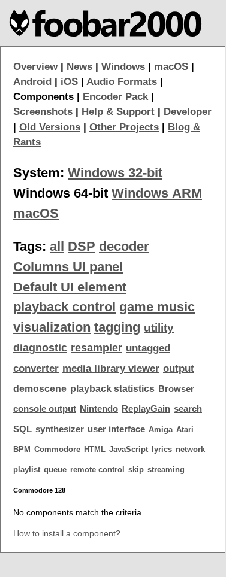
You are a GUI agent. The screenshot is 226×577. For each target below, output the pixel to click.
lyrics (162, 449)
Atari (185, 429)
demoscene (40, 389)
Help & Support (118, 111)
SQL (22, 429)
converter (36, 368)
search (188, 409)
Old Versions (49, 127)
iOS (69, 81)
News (79, 66)
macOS (171, 66)
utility (159, 327)
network (190, 449)
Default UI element (69, 287)
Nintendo (99, 409)
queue (55, 469)
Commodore (57, 449)
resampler (96, 348)
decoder (124, 246)
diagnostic (40, 348)
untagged (148, 348)
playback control (64, 306)
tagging (117, 327)
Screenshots (43, 111)
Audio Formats (121, 81)
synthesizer (59, 429)
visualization (52, 327)
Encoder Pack (115, 96)
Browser (176, 389)
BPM (22, 449)
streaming (166, 469)
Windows (123, 66)
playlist (26, 469)
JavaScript (128, 449)
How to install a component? (66, 533)
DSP (81, 246)
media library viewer (110, 368)
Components (43, 96)
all (57, 246)
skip (136, 469)
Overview (35, 66)
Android (32, 81)
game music (157, 306)
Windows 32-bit (115, 172)
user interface (116, 429)
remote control (97, 469)
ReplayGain (146, 409)
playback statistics (112, 389)
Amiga (161, 429)
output (178, 368)
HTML (95, 449)
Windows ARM (157, 193)
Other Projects (124, 127)
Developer (188, 111)
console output (44, 409)
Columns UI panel (68, 266)
